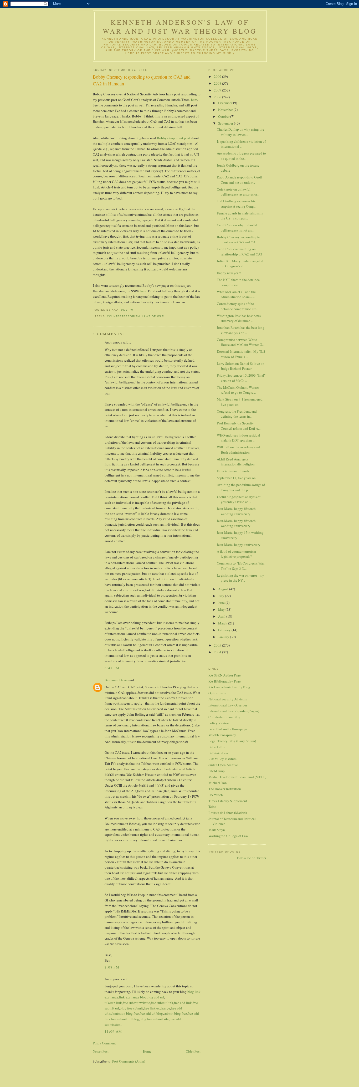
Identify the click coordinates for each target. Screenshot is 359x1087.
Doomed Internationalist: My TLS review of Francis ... (241, 354)
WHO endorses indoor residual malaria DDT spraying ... (238, 438)
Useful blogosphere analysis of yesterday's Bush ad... (238, 499)
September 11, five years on (236, 477)
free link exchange (157, 1008)
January (224, 636)
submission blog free (124, 1013)
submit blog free (175, 1013)
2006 (218, 97)
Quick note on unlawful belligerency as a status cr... (238, 192)
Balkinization (218, 753)
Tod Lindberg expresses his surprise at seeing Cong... (236, 204)
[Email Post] (134, 309)
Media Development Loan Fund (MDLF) (237, 777)
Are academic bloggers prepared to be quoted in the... (241, 156)
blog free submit (131, 1008)
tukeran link (113, 1002)
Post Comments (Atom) (128, 1061)
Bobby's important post (173, 138)
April (222, 616)
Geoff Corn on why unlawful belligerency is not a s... (237, 228)
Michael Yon (217, 782)
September (226, 123)
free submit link (162, 1002)
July (221, 595)
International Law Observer (227, 705)
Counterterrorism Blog (224, 717)
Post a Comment (104, 1043)
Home (147, 1051)
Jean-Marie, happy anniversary (238, 544)
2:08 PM (112, 967)
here (194, 99)
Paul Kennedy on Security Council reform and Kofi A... (238, 426)
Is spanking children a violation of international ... (241, 144)
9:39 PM (127, 309)
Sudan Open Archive (223, 764)
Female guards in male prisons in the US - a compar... (240, 216)
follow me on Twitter (251, 857)
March (223, 623)
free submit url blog (125, 1019)
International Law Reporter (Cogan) (233, 711)
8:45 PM (112, 667)
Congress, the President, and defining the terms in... (237, 414)
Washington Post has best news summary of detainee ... (239, 318)
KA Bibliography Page (224, 681)
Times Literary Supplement (227, 800)
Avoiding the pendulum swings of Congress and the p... (241, 487)
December (225, 102)
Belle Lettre (216, 747)
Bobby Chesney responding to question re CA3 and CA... (238, 240)
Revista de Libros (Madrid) (227, 812)
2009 (218, 76)
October (224, 116)
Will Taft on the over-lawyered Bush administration (238, 450)
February (225, 630)
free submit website (136, 1002)
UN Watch (215, 794)
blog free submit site (154, 1019)
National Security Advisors (227, 699)
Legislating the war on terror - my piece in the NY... (240, 578)
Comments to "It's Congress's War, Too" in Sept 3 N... (240, 566)
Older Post (193, 1051)
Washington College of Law (228, 835)
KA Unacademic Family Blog (229, 687)
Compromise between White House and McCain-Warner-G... (240, 342)
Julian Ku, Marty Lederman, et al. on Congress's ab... (240, 264)
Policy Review (218, 723)
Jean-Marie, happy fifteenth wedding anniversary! (236, 523)
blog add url (155, 997)
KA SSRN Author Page (224, 675)
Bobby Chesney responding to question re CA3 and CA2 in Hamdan (142, 80)
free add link (183, 1002)
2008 (218, 83)
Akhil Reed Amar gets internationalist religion (236, 462)
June (221, 602)
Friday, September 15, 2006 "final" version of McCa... (241, 378)
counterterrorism (123, 316)
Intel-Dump (216, 770)
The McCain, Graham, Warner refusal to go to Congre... (238, 390)
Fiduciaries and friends (233, 471)
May (221, 609)
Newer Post (101, 1051)
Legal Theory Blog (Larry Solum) (232, 741)
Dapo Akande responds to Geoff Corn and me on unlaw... (239, 180)
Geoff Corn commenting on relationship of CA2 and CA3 (239, 252)
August (223, 589)
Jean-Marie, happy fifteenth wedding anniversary (236, 511)
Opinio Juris (217, 693)
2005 (218, 645)
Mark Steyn (216, 829)
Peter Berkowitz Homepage (227, 729)
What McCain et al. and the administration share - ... (236, 294)
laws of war (153, 316)
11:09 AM (113, 1031)
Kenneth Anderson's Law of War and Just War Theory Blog (180, 26)
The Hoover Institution (224, 788)
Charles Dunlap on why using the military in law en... (240, 132)
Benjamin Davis (116, 680)
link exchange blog (133, 997)
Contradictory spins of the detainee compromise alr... (237, 306)
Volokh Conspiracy (222, 734)
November (226, 109)
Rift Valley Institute (222, 758)
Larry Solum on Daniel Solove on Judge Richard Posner (240, 366)
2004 (218, 652)
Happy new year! (229, 272)
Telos (212, 806)
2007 (218, 90)
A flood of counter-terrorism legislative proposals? (236, 554)
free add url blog (151, 1013)
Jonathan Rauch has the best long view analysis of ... (240, 330)
